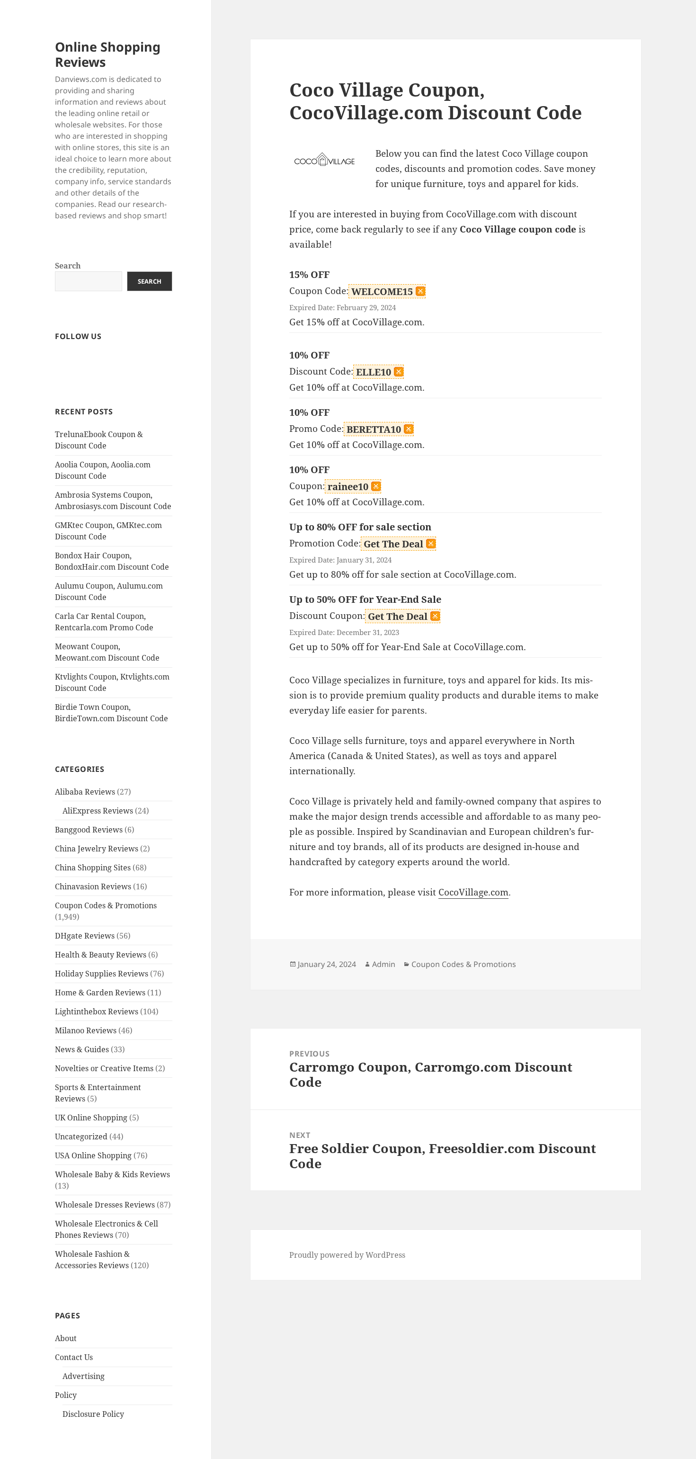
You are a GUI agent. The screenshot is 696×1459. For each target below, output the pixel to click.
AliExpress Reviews (97, 811)
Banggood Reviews (89, 829)
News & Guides (82, 1049)
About (66, 1338)
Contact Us (74, 1357)
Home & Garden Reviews (100, 992)
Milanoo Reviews (85, 1030)
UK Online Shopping (91, 1117)
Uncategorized (81, 1136)
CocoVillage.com (473, 892)
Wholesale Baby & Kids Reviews (112, 1174)
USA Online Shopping (93, 1155)
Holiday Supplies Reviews (101, 973)
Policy (66, 1395)
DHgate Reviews (85, 936)
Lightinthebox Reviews (96, 1011)
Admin (383, 964)
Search (68, 265)
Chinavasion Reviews (93, 886)
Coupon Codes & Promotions (106, 905)
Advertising (83, 1376)
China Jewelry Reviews (96, 848)
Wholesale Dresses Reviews (105, 1204)
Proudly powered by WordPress (347, 1255)
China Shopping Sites (93, 867)
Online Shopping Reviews (108, 54)
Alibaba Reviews (85, 792)
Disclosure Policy (93, 1414)
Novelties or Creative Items (104, 1068)
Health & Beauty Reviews (100, 954)
